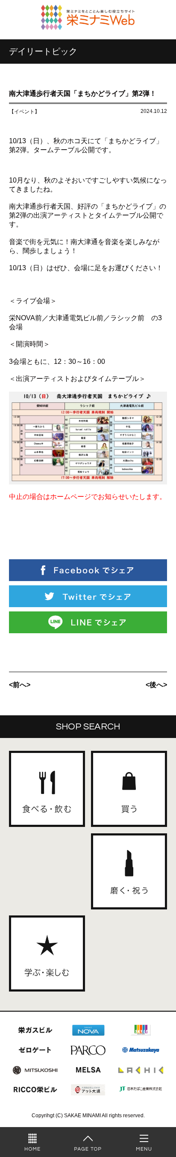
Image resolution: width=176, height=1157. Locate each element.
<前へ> (19, 684)
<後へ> (156, 684)
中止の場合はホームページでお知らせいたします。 (87, 496)
